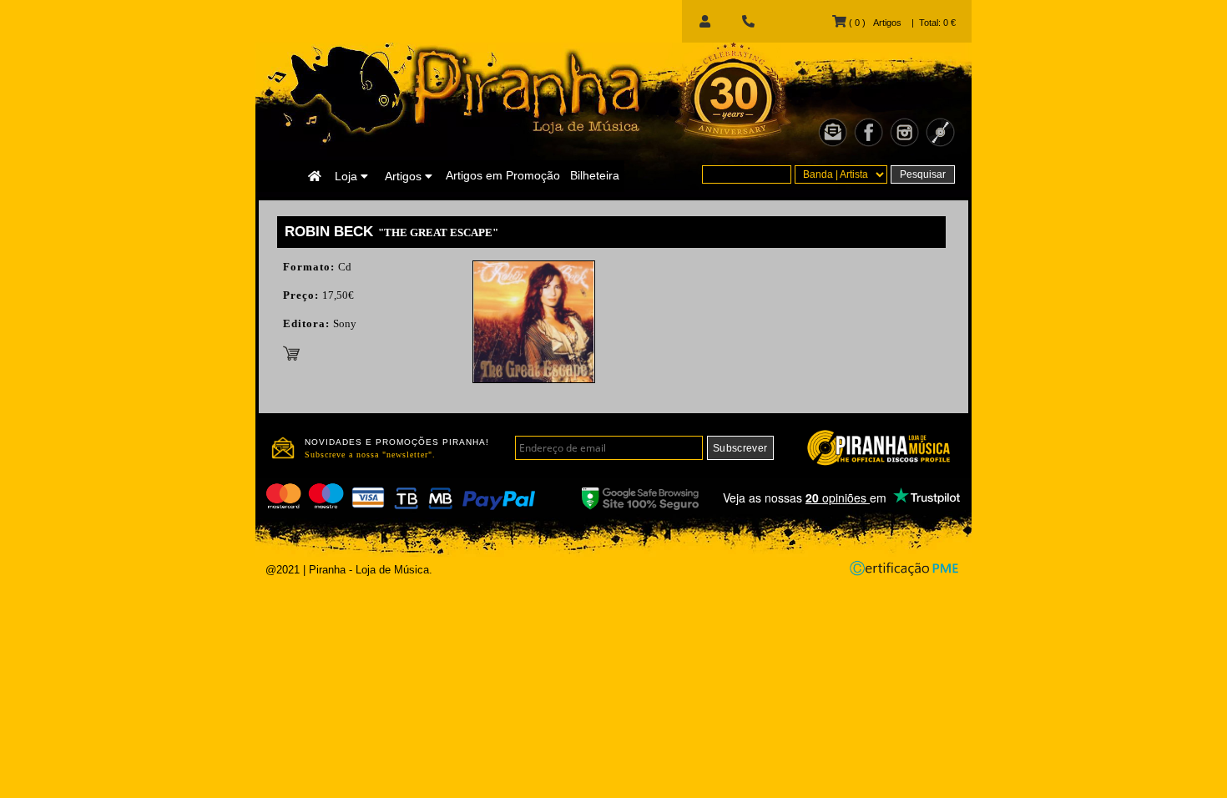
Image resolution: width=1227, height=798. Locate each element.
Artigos (405, 176)
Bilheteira (594, 175)
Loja (348, 176)
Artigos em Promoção (503, 175)
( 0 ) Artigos (873, 22)
